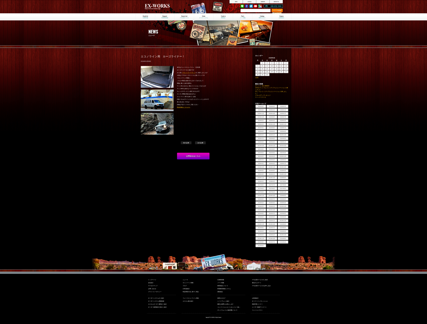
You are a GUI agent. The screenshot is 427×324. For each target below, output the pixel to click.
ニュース (185, 280)
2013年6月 (283, 242)
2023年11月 (283, 124)
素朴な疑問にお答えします (225, 304)
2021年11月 (272, 145)
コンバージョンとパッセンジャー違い (228, 307)
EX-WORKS (165, 6)
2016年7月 (272, 199)
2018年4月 (272, 181)
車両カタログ (221, 298)
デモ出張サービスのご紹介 (260, 280)
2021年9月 (261, 149)
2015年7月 (272, 213)
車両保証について (222, 286)
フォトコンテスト (257, 310)
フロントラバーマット (189, 72)
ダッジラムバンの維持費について (227, 310)
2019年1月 (272, 174)
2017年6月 (283, 185)
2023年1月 (272, 135)
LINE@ (242, 6)
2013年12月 (283, 234)
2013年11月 (261, 238)
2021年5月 (261, 152)
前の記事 (186, 143)
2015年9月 (283, 210)
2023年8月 (272, 127)
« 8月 (256, 77)
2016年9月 (283, 195)
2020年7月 (261, 160)
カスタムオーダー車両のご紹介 (157, 304)
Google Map (260, 6)
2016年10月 (272, 195)
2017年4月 (272, 188)
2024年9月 (272, 117)
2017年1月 (272, 192)
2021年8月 (272, 149)
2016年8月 (261, 199)
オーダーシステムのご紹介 (156, 298)
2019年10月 (283, 167)
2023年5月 (272, 131)
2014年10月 (272, 224)
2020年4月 (261, 163)
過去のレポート (256, 283)
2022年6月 (272, 138)
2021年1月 (272, 156)
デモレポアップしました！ (263, 95)
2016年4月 (272, 202)
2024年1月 (261, 124)
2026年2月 (272, 110)
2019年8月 (272, 170)
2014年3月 (283, 231)
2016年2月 (261, 206)
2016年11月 (261, 195)
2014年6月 (283, 227)
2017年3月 (283, 188)
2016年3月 (283, 202)
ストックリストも (260, 97)
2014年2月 (261, 234)
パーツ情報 (220, 283)
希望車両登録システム (224, 289)
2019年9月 (261, 170)
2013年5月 (261, 245)
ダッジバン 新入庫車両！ (262, 86)
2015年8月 (261, 213)
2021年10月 (283, 145)
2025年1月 (283, 113)
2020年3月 (272, 163)
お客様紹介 (255, 298)
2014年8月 (261, 227)
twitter (251, 6)
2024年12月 (261, 117)
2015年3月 (283, 217)
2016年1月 (272, 206)
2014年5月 (261, 231)
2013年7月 (272, 242)
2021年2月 (261, 156)
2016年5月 (261, 202)
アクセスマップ (152, 286)
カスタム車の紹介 (188, 301)
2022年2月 (272, 142)
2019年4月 (283, 170)
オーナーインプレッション (260, 301)
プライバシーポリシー (154, 291)
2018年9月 (283, 177)
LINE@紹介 (186, 289)
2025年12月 (261, 113)
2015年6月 (283, 213)
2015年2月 (261, 220)
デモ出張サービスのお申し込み (261, 286)
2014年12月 (283, 220)
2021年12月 (261, 145)
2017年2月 (261, 192)
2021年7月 (283, 149)
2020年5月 (283, 160)
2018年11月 (261, 177)
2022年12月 (283, 135)
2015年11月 (261, 210)
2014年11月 (261, 224)
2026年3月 (261, 110)
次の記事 (200, 143)
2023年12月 (272, 124)
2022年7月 (261, 138)
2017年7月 (272, 185)
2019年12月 (261, 167)
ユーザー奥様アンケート (259, 307)
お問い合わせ (152, 289)
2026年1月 (283, 110)
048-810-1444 (276, 6)
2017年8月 (261, 185)
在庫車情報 (220, 280)
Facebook (246, 6)
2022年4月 (261, 142)
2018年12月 (283, 174)
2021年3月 (283, 152)
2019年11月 (272, 167)
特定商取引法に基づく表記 (191, 291)
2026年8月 (261, 106)
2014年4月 (272, 231)
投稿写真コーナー (257, 304)
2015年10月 (272, 210)
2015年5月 (261, 217)
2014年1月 (272, 234)
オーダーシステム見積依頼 (156, 301)
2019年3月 (261, 174)
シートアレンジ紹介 (223, 301)
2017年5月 (261, 188)
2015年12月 (283, 206)
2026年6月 (272, 106)
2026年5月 (283, 106)
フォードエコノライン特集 (191, 298)
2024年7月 (283, 117)
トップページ (152, 280)
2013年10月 (272, 238)
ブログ (185, 286)
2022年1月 (283, 142)
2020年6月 (272, 160)
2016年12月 (283, 192)
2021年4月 (272, 152)
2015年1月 (272, 220)
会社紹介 (150, 283)
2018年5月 (261, 181)
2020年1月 (283, 163)
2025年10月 (272, 113)
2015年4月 (272, 217)
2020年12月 (283, 156)
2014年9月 (283, 224)
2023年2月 (261, 135)
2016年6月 (283, 199)
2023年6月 (261, 131)
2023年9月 (261, 127)
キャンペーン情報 (188, 283)
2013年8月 (261, 242)
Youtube (255, 6)
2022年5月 (283, 138)
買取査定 (220, 291)
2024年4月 (272, 120)
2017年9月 (283, 181)
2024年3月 (283, 120)
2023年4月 (283, 131)
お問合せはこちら (193, 156)
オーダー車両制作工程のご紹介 (157, 307)
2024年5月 (261, 120)
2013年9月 (283, 238)
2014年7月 (272, 227)
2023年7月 (283, 127)
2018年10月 (272, 177)
